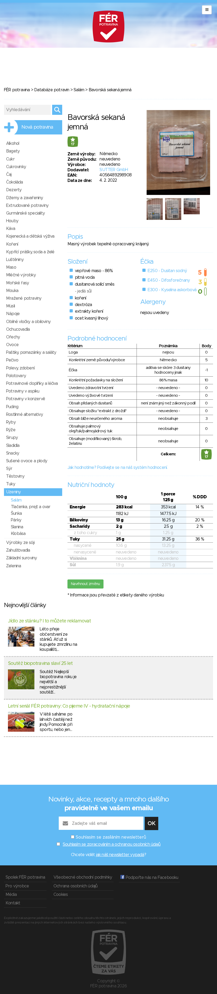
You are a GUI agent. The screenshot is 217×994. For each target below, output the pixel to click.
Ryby (11, 422)
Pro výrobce (17, 886)
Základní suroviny (21, 558)
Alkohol (12, 143)
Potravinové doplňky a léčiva (32, 383)
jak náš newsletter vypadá (120, 855)
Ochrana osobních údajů (75, 886)
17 (73, 144)
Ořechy (13, 337)
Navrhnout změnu (85, 584)
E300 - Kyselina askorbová (172, 290)
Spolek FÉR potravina (25, 877)
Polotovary (16, 376)
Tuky (10, 484)
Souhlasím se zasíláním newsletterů (111, 837)
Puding (12, 407)
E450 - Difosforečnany (169, 280)
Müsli (10, 306)
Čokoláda (14, 182)
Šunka (16, 513)
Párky (16, 520)
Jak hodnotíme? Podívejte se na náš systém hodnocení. (117, 467)
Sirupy (12, 437)
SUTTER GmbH (114, 170)
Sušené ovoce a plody (26, 461)
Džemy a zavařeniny (24, 198)
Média (11, 894)
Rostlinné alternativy (24, 414)
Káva (10, 228)
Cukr (10, 159)
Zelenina (13, 566)
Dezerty (13, 190)
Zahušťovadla (18, 550)
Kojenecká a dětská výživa (30, 236)
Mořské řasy (17, 283)
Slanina (17, 527)
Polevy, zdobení (20, 368)
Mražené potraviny (23, 298)
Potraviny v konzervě (25, 399)
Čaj (9, 174)
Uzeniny (13, 492)
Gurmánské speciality (25, 213)
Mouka (12, 291)
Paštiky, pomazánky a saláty (31, 352)
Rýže (10, 430)
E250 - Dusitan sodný (167, 271)
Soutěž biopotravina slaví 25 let (40, 663)
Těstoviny (15, 476)
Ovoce (12, 345)
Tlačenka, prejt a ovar (30, 507)
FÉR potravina (17, 90)
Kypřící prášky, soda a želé (30, 252)
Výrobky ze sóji (20, 542)
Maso (11, 267)
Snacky (12, 453)
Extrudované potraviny (27, 205)
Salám (79, 90)
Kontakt (13, 903)
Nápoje (13, 314)
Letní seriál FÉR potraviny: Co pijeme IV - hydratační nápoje (69, 706)
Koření (12, 244)
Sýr (9, 469)
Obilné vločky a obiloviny (28, 322)
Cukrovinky (16, 167)
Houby (12, 221)
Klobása (18, 533)
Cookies (60, 894)
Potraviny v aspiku (22, 391)
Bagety (13, 151)
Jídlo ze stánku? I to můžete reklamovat (49, 621)
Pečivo (12, 360)
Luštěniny (15, 260)
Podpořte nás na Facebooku (151, 877)
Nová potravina (37, 127)
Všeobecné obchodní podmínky (82, 877)
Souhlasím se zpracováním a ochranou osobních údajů (111, 844)
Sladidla (13, 445)
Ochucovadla (18, 329)
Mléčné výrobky (21, 275)
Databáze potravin (51, 90)
